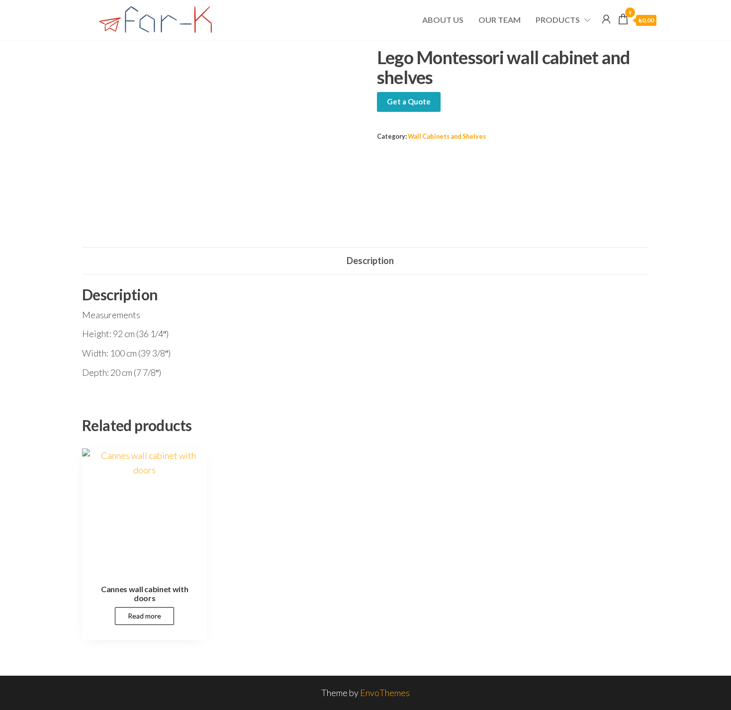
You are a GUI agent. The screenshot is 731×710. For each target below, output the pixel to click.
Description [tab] (370, 260)
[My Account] (606, 19)
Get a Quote (409, 101)
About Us (442, 19)
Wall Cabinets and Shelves (447, 136)
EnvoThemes (385, 692)
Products (558, 19)
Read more (144, 616)
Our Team (499, 19)
